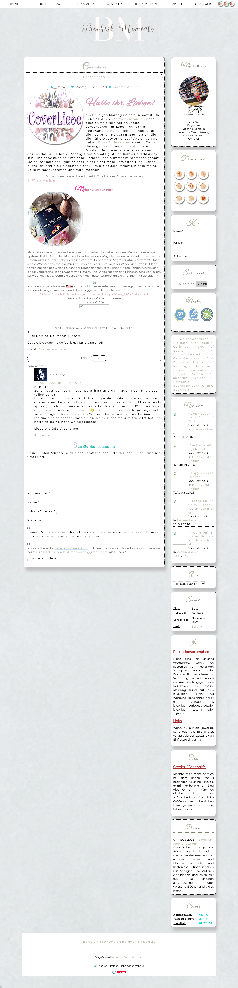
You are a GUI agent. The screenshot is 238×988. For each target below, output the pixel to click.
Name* (178, 231)
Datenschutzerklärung (72, 548)
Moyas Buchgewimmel (114, 142)
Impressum (90, 941)
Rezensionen (94, 76)
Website (34, 520)
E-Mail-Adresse (41, 511)
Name (33, 502)
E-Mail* (178, 243)
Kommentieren (126, 87)
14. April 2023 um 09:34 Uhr (57, 382)
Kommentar (38, 493)
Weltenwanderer (133, 119)
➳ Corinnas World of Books (193, 346)
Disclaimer (128, 941)
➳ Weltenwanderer (190, 338)
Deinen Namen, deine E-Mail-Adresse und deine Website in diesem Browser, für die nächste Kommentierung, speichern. (94, 534)
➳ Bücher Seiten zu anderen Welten (193, 374)
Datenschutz (109, 941)
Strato (197, 626)
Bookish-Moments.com (126, 957)
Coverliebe (99, 358)
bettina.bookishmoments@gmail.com (75, 552)
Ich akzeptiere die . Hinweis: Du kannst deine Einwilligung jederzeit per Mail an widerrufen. (94, 550)
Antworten (43, 435)
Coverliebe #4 (94, 67)
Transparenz (147, 941)
